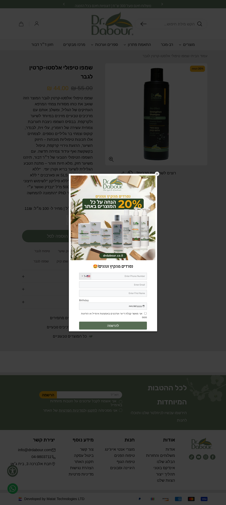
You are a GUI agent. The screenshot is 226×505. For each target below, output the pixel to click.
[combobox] (85, 276)
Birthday (84, 300)
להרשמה (113, 325)
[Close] (157, 174)
